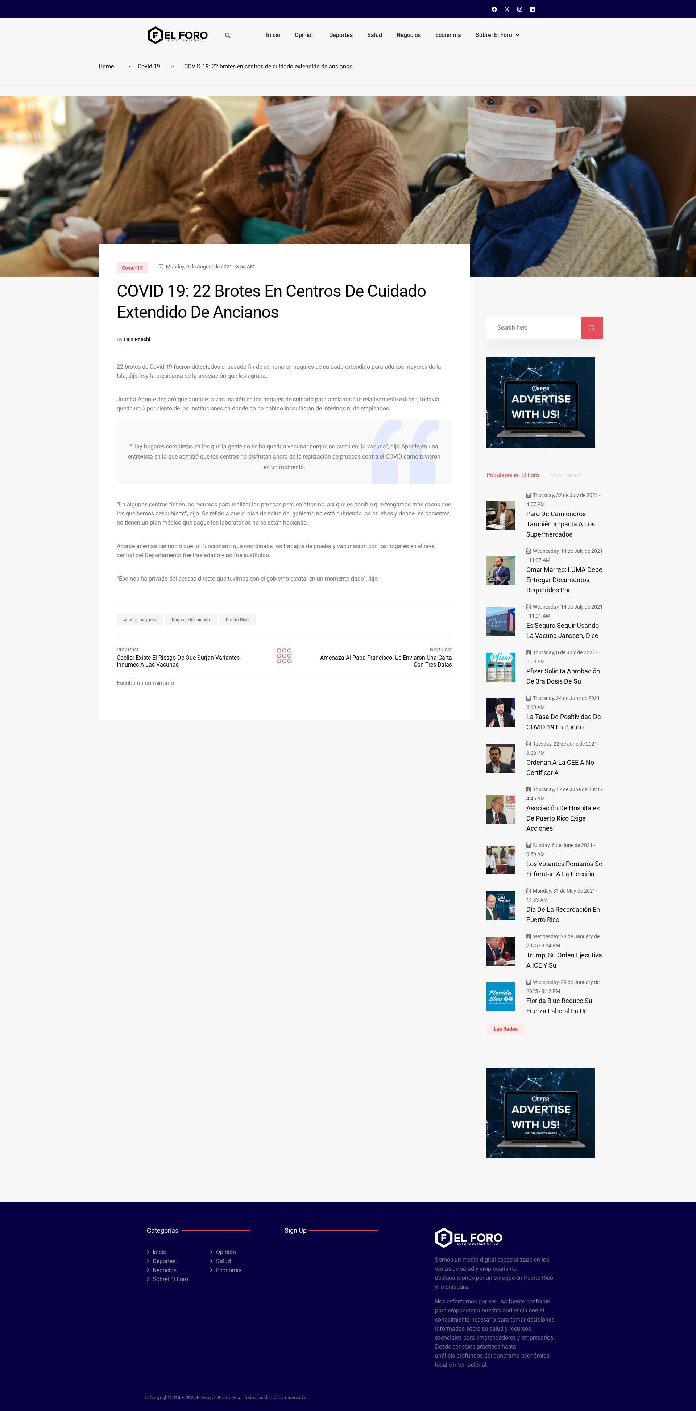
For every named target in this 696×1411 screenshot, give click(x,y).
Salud (374, 35)
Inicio (273, 35)
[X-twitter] (507, 9)
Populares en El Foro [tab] (512, 475)
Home (106, 66)
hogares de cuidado (191, 619)
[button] (497, 35)
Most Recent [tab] (566, 475)
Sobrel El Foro (494, 35)
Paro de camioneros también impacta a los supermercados (560, 524)
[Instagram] (519, 9)
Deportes (341, 35)
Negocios (409, 35)
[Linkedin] (532, 9)
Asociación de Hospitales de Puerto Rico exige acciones (563, 818)
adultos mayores (140, 619)
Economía (448, 35)
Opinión (305, 35)
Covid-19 (149, 66)
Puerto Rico (237, 619)
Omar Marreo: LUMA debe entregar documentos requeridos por (564, 580)
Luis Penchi (137, 339)
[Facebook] (494, 9)
